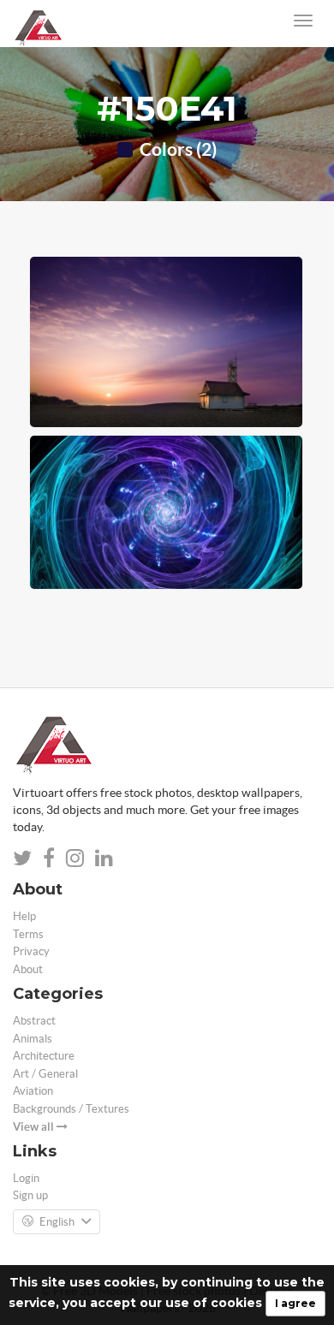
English (57, 1221)
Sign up (30, 1195)
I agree (295, 1303)
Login (26, 1178)
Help (24, 916)
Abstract (34, 1020)
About (28, 969)
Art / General (45, 1073)
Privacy (31, 951)
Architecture (44, 1055)
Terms (28, 934)
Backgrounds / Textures (71, 1108)
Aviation (33, 1090)
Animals (32, 1038)
